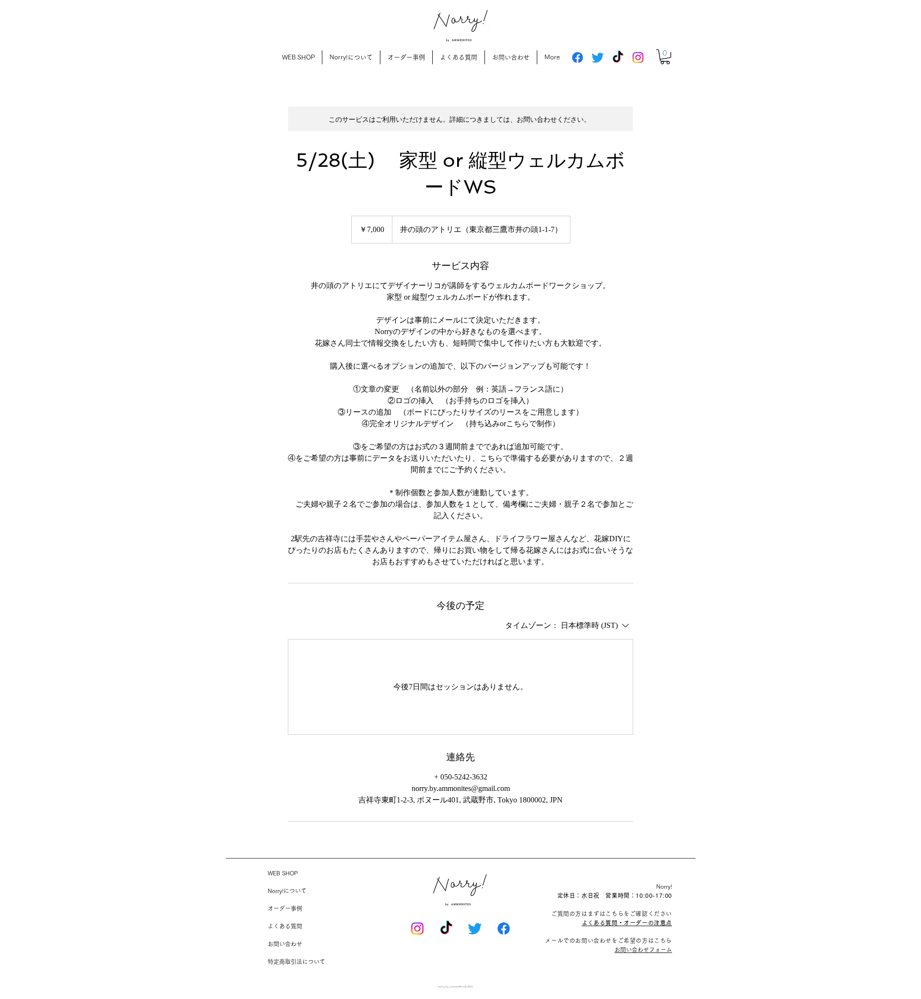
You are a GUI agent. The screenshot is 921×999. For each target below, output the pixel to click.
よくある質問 (285, 926)
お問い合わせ (285, 944)
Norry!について (287, 891)
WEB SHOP (283, 873)
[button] (665, 56)
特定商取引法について (296, 961)
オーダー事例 (285, 908)
